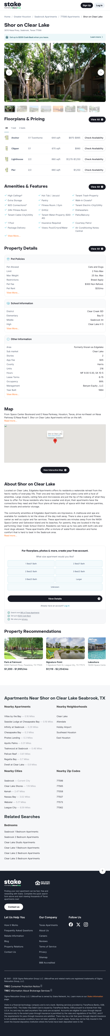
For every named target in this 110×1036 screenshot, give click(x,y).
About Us (44, 930)
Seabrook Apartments (45, 16)
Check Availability (94, 137)
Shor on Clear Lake (27, 25)
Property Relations (13, 946)
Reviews (43, 941)
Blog (6, 941)
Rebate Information (14, 935)
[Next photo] (101, 72)
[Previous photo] (9, 72)
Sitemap (43, 957)
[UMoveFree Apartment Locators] (12, 882)
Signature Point (54, 662)
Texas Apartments (48, 925)
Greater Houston (22, 16)
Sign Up (87, 5)
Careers (43, 935)
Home (7, 16)
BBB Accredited (47, 962)
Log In (99, 5)
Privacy (43, 952)
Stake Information (95, 996)
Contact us (13, 907)
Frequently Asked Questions (18, 930)
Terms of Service (47, 946)
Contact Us (10, 952)
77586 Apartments (70, 16)
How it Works (11, 925)
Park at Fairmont (12, 662)
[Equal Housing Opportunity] (42, 883)
